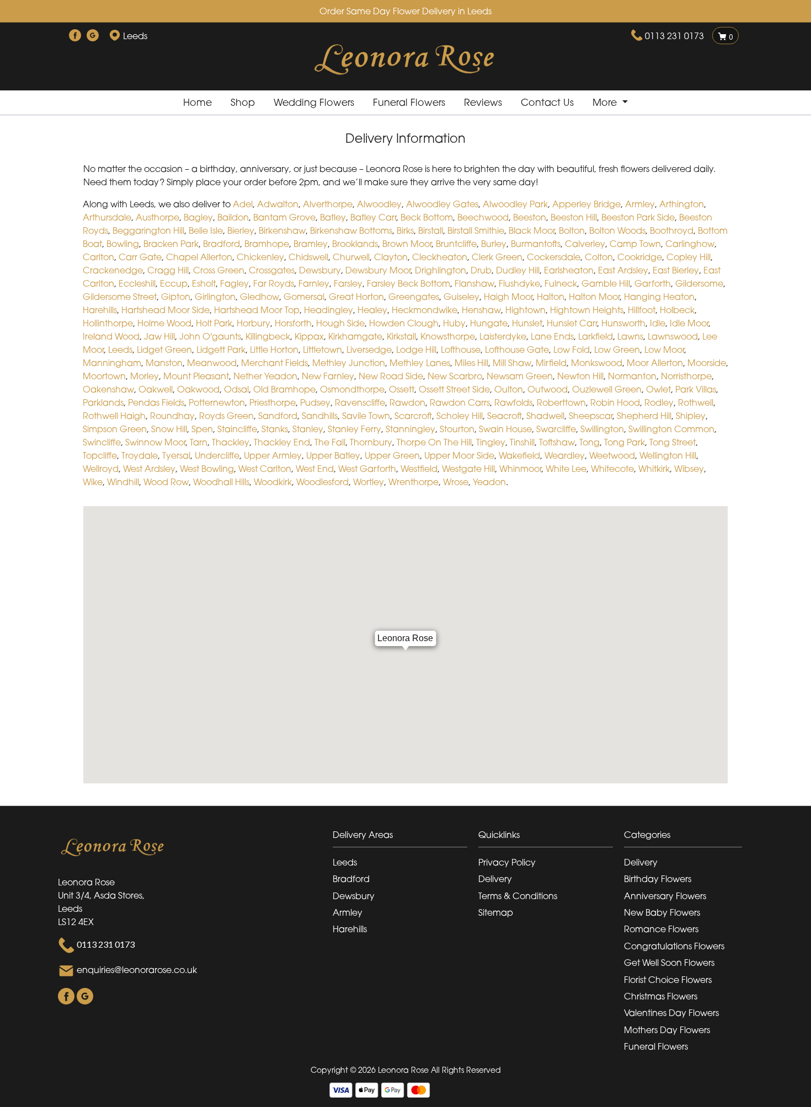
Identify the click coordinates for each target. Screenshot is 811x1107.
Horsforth (293, 323)
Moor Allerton (655, 362)
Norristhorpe (686, 375)
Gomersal (304, 296)
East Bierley (676, 270)
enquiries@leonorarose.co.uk (137, 969)
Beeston (529, 217)
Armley (640, 203)
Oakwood (198, 389)
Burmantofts (536, 243)
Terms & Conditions (517, 895)
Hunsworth (623, 323)
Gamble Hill (605, 283)
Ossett (401, 389)
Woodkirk (273, 481)
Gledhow (259, 296)
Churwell (351, 256)
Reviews (483, 102)
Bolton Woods (617, 230)
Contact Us (547, 102)
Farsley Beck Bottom (408, 283)
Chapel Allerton (199, 256)
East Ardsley (623, 270)
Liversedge (369, 349)
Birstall (430, 230)
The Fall (329, 442)
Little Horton (274, 349)
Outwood (547, 389)
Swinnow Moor (155, 442)
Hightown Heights (586, 309)
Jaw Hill (159, 336)
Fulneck (561, 283)
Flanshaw (474, 283)
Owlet (658, 389)
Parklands (103, 402)
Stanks (275, 428)
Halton (550, 296)
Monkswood (596, 362)
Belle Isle (206, 230)
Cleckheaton (439, 256)
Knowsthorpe (447, 336)
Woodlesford (322, 481)
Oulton (508, 389)
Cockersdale (553, 256)
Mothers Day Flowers (667, 1029)
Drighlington (440, 270)
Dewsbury (320, 270)
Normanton (632, 375)
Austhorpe (157, 217)
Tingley (490, 442)
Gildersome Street (120, 296)
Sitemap (495, 912)
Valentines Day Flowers (671, 1012)
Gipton (175, 296)
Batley (333, 217)
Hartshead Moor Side (165, 309)
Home (197, 102)
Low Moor (664, 349)
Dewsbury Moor (377, 270)
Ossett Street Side (454, 389)
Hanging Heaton (659, 296)
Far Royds (273, 283)
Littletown (322, 349)
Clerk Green (497, 256)
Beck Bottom (427, 217)
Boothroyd (671, 230)
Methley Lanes (420, 362)
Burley (493, 243)
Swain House (505, 428)
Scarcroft (413, 415)
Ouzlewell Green (607, 389)
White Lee (566, 468)
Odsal (236, 389)
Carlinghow (689, 243)
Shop (243, 102)
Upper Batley (333, 455)
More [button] (606, 102)
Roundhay (172, 415)
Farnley (313, 283)
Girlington (215, 296)
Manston (164, 362)
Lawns (630, 336)
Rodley (659, 402)
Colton (599, 256)
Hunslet (527, 323)
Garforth (652, 283)
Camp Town (635, 243)
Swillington (602, 428)
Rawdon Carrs (460, 402)
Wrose (455, 481)
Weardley (565, 455)
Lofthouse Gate (517, 349)
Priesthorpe (272, 402)
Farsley (348, 283)
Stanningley (410, 428)
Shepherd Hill (644, 415)
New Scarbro (455, 375)
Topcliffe (100, 455)
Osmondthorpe (352, 389)
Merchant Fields (274, 362)
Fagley (234, 283)
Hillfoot (641, 309)
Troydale (139, 455)
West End (315, 468)
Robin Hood (615, 402)
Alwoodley (379, 203)
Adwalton (277, 203)
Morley (144, 375)
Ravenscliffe (360, 402)
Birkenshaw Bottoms (351, 230)
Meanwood (212, 362)
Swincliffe (102, 442)
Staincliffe (237, 428)
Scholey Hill (459, 415)
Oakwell (155, 389)
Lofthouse (461, 349)
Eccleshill (137, 283)
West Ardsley (149, 468)
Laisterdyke (502, 336)
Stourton (457, 428)
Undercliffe (217, 455)
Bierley (240, 230)
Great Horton (356, 296)
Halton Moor (594, 296)
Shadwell (545, 415)
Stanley (307, 428)
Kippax (309, 336)
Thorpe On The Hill (434, 442)
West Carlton (264, 468)
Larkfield (595, 336)
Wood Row (166, 481)
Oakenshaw (108, 389)
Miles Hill (471, 362)
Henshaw (481, 309)
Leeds (120, 349)
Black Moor (531, 230)
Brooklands (355, 243)
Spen (202, 428)
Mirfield (551, 362)
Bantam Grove (284, 217)
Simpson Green (115, 428)
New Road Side (391, 375)
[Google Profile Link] (93, 35)
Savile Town (366, 415)
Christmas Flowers (660, 996)
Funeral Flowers (409, 102)
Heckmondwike (424, 309)
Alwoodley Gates (442, 203)
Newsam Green (520, 375)
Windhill (123, 481)
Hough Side (340, 323)
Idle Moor (689, 323)
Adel (243, 203)
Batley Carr (373, 217)
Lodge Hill (416, 349)
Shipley (691, 415)
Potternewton (217, 402)
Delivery (495, 878)
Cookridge (639, 256)
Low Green (617, 349)
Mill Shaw (512, 362)
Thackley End (282, 442)
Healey (372, 309)
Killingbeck (268, 336)
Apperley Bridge (586, 203)
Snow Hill (169, 428)
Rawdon (407, 402)
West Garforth (367, 468)
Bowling (122, 243)
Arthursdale (107, 217)
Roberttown (561, 402)
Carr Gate (140, 256)
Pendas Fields (156, 402)
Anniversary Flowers (665, 895)
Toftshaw (557, 442)
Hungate (489, 323)
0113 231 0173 (674, 35)
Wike (93, 481)
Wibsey (689, 468)
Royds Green (226, 415)
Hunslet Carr (572, 323)
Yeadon (489, 481)
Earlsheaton (569, 270)
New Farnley (328, 375)
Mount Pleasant (196, 375)
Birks (405, 230)
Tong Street (672, 442)
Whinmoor (520, 468)
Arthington (681, 203)
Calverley (585, 243)
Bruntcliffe (456, 243)
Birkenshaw (282, 230)
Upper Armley (273, 455)
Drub (481, 270)
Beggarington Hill (148, 230)
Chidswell (308, 256)
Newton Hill (580, 375)
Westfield (419, 468)
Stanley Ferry (354, 428)
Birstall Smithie (475, 230)
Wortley (368, 481)
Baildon (233, 217)
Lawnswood (673, 336)
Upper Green (392, 455)
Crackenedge (113, 270)
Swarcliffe (556, 428)
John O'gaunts (210, 336)
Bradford (221, 243)
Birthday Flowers (657, 878)
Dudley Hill (518, 270)
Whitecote (612, 468)
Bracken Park (171, 243)
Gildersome (699, 283)
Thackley (230, 442)
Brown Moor (406, 243)
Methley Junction (348, 362)
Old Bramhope (284, 389)
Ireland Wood (111, 336)
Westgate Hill (468, 468)
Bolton (572, 230)
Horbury (253, 323)
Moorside (706, 362)
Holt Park (214, 323)
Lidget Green (164, 349)
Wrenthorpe (413, 481)
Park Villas (695, 389)
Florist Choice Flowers (668, 979)
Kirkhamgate (355, 336)
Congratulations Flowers (674, 946)
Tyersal (176, 455)
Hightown (525, 309)
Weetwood (612, 455)
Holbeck (677, 309)
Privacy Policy (507, 862)
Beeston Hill (574, 217)
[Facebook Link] (75, 35)
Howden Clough (404, 323)
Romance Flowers (661, 928)
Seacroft (504, 415)
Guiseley (461, 296)
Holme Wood (164, 323)
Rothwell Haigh (114, 415)
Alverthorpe (328, 203)
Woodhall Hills (221, 481)
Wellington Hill (667, 455)
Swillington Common (671, 428)
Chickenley (260, 256)
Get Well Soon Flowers (669, 962)
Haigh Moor (508, 296)
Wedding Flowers (314, 102)
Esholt (204, 283)
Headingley (328, 309)
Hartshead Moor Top (257, 309)
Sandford (277, 415)
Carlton (98, 256)
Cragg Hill (168, 270)
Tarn (198, 442)
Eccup (174, 283)
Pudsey (315, 402)
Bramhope (266, 243)
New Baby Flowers (662, 912)
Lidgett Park (221, 349)
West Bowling (207, 468)
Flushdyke (519, 283)
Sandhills (320, 415)
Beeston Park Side (638, 217)
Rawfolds (513, 402)
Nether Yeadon (265, 375)
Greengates (413, 296)
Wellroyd (101, 468)
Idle (657, 323)
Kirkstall (401, 336)
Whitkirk (654, 468)
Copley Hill (688, 256)
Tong (589, 442)
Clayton (391, 256)
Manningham (112, 362)
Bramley (311, 243)
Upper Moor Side (459, 455)
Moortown (104, 375)
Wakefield (519, 455)
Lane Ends (552, 336)
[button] (405, 837)
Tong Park (624, 442)
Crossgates (272, 270)
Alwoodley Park (515, 203)
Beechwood (483, 217)
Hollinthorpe (108, 323)
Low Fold (571, 349)
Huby (454, 323)
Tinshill (522, 442)
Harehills (100, 309)
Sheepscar (590, 415)
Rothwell (695, 402)
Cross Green (218, 270)
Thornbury (371, 442)
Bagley (198, 217)
